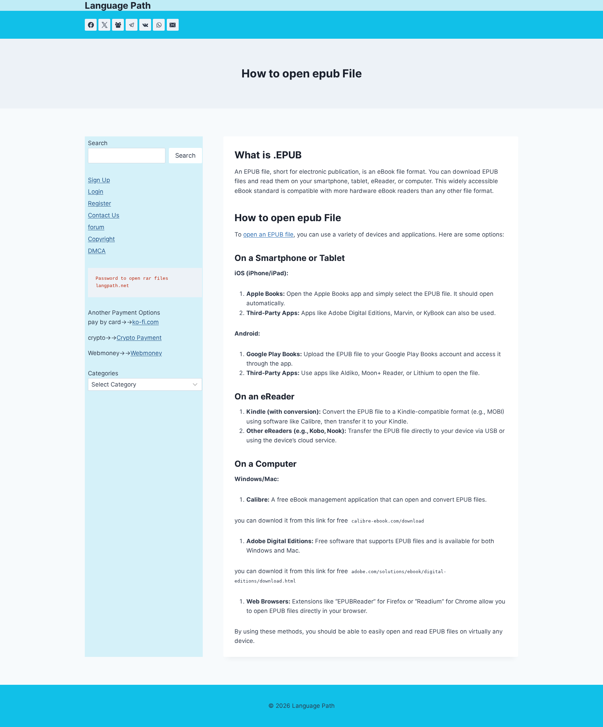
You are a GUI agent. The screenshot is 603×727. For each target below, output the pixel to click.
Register (99, 203)
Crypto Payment (139, 337)
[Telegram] (131, 25)
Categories (103, 373)
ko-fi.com (145, 321)
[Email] (173, 25)
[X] (104, 25)
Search (97, 143)
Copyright (101, 238)
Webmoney (146, 353)
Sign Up (99, 180)
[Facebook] (91, 25)
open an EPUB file (268, 234)
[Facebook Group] (118, 25)
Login (95, 191)
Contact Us (103, 215)
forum (96, 227)
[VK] (145, 25)
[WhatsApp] (159, 25)
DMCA (97, 250)
